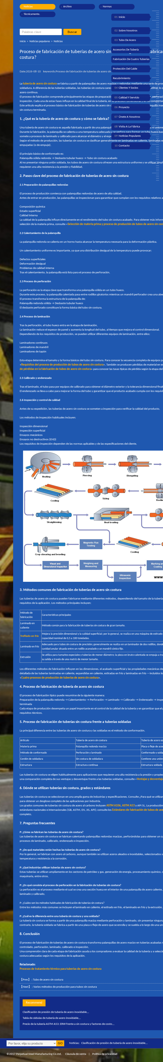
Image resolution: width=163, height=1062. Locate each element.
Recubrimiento (121, 78)
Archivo (67, 6)
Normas (107, 6)
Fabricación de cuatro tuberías (131, 59)
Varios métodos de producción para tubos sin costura (65, 986)
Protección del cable (125, 68)
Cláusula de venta (75, 1054)
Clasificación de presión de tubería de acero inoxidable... (56, 1012)
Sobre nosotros (125, 30)
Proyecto (121, 107)
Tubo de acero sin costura (48, 979)
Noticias (28, 6)
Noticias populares (39, 41)
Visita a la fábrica (127, 126)
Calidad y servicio (126, 97)
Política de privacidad (104, 1054)
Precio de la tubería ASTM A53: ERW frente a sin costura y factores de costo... (68, 1024)
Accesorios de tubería (126, 49)
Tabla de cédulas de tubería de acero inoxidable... (52, 1018)
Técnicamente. (32, 14)
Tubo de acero (125, 40)
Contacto (122, 145)
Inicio (23, 41)
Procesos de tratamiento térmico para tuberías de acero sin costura (60, 969)
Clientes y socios (126, 87)
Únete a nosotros (127, 116)
